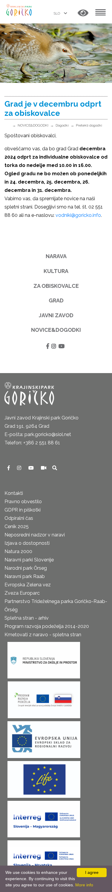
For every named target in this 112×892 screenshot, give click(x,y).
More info (84, 884)
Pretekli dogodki (89, 125)
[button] (83, 13)
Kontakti (13, 493)
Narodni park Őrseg (25, 568)
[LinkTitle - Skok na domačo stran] (19, 9)
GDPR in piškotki (22, 510)
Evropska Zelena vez (27, 585)
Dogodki (62, 125)
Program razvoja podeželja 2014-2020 (46, 626)
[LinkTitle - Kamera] (44, 468)
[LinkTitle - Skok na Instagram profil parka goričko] (19, 468)
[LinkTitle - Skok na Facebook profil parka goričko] (9, 468)
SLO (57, 13)
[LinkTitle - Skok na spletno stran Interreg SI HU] (43, 817)
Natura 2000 (18, 551)
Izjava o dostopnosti (27, 543)
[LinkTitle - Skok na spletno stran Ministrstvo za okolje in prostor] (43, 658)
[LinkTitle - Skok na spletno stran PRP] (43, 698)
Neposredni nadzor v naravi (34, 535)
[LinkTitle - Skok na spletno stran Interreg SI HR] (43, 857)
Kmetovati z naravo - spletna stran (42, 634)
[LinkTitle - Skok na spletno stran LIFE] (43, 777)
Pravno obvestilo (23, 501)
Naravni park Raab (24, 576)
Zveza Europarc (22, 593)
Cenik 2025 (16, 526)
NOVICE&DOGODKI (33, 125)
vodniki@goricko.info (78, 215)
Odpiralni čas (18, 518)
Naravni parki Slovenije (29, 560)
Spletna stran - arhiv (26, 618)
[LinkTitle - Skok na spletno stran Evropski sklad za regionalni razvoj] (43, 738)
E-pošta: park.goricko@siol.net (37, 434)
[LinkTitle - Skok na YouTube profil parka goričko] (31, 468)
